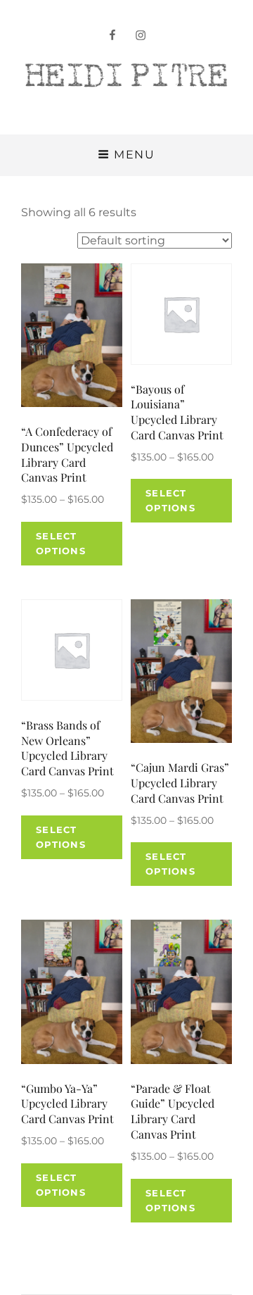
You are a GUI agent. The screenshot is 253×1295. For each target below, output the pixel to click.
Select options (61, 543)
